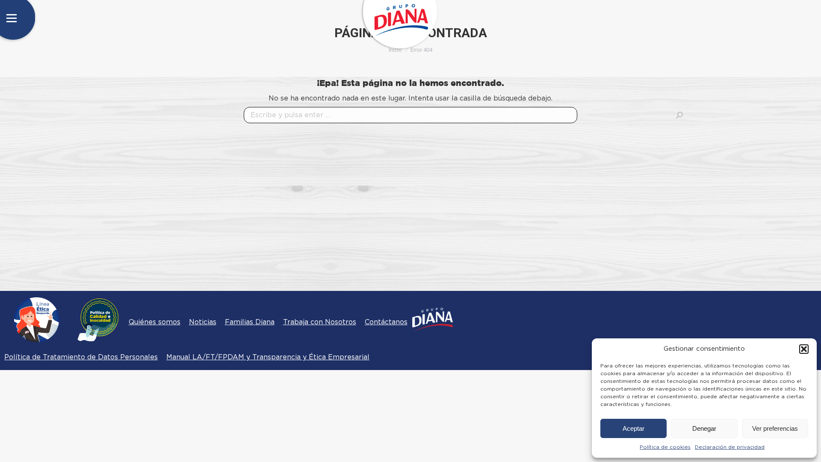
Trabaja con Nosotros (319, 322)
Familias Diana (250, 322)
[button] (804, 349)
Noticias (202, 322)
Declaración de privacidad (730, 447)
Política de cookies (665, 447)
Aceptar (633, 428)
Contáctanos (386, 322)
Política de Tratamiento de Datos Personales (81, 357)
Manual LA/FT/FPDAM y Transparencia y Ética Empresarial (267, 357)
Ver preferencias (775, 428)
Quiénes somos (154, 322)
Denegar (704, 428)
